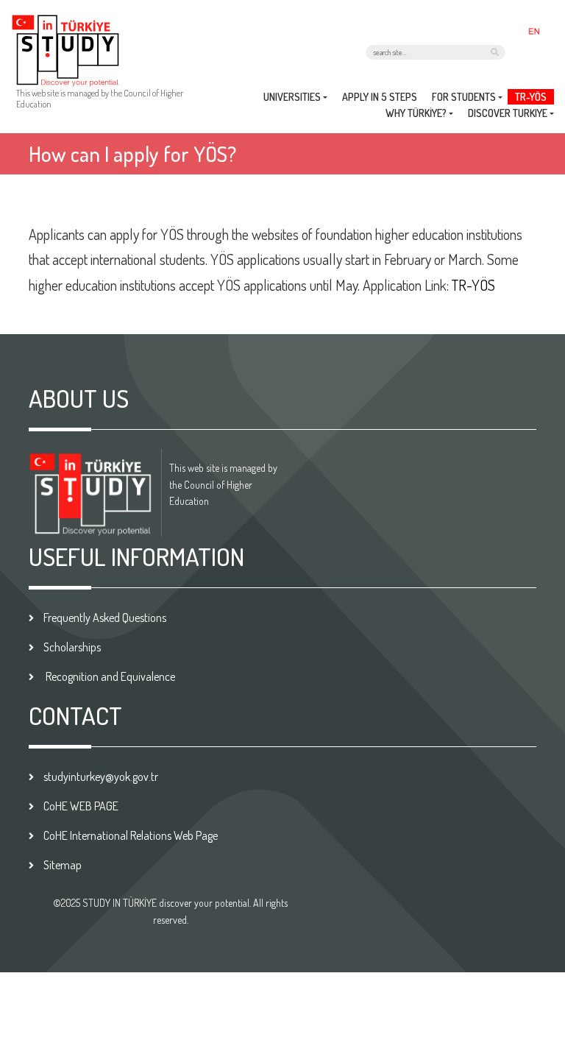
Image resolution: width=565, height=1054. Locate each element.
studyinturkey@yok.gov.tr (100, 776)
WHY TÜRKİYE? (416, 113)
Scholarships (72, 647)
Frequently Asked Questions (104, 617)
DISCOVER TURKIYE (507, 113)
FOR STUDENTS (464, 97)
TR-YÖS (531, 97)
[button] (537, 30)
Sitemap (62, 864)
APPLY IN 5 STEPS (379, 97)
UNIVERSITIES (292, 97)
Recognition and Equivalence (109, 676)
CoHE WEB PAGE (80, 806)
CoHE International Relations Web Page (130, 835)
